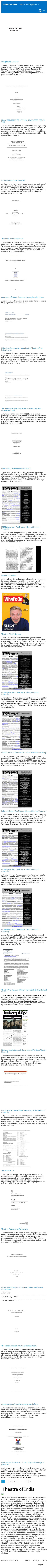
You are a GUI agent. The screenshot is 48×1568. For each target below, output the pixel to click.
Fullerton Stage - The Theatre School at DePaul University (23, 811)
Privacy (36, 1560)
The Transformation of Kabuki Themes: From (19, 1346)
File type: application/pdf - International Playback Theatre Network (23, 1051)
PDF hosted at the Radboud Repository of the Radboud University (23, 1111)
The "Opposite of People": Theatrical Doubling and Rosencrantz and (21, 409)
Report (41, 1564)
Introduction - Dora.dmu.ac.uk (13, 180)
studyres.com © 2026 (9, 1560)
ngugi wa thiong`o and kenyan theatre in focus (19, 1404)
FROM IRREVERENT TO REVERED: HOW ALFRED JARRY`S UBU (23, 121)
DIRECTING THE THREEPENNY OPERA (16, 468)
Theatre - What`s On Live (11, 634)
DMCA (44, 1560)
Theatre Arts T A (7, 1170)
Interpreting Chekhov (9, 62)
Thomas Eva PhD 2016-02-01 (12, 239)
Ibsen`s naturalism (8, 575)
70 (26, 1481)
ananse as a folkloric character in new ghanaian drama (22, 297)
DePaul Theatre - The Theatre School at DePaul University (23, 752)
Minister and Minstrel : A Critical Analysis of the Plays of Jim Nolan (22, 1463)
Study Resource (10, 4)
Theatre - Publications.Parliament (14, 1229)
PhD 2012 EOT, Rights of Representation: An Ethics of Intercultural (22, 1288)
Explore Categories (28, 4)
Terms (27, 1560)
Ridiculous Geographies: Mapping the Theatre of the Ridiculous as (22, 349)
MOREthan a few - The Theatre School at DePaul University (20, 528)
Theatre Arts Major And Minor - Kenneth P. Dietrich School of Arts (24, 991)
